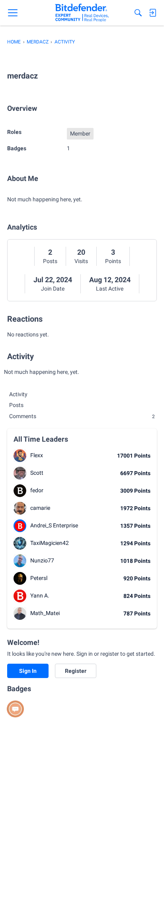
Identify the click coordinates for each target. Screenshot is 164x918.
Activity (18, 394)
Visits (81, 261)
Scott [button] (36, 473)
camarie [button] (40, 508)
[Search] (138, 13)
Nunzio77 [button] (42, 560)
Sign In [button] (28, 671)
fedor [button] (36, 490)
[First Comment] (15, 709)
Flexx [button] (36, 455)
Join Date (52, 288)
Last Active (109, 288)
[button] (20, 455)
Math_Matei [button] (45, 613)
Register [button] (75, 671)
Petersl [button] (38, 578)
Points (113, 261)
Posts (50, 261)
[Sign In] (152, 13)
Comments (82, 416)
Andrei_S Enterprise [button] (54, 525)
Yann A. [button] (39, 595)
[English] (81, 13)
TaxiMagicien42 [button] (49, 543)
